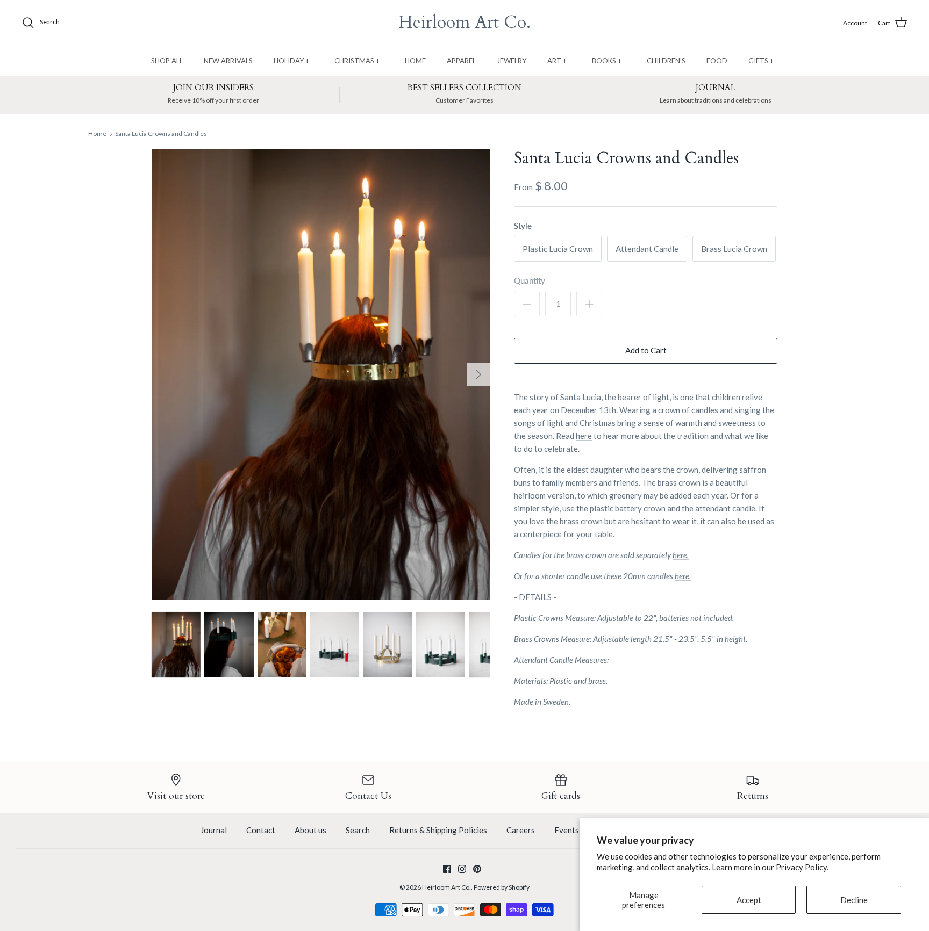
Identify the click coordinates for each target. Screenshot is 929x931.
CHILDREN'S (666, 60)
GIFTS (763, 60)
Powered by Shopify (502, 887)
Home (97, 133)
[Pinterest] (477, 869)
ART (559, 60)
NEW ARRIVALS (228, 60)
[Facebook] (447, 869)
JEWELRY (511, 60)
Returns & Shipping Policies (438, 830)
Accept (749, 900)
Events (566, 830)
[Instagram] (462, 869)
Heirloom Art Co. (446, 887)
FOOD (716, 60)
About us (310, 830)
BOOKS (609, 60)
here (584, 436)
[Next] (478, 374)
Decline (854, 900)
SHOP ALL (167, 60)
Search (358, 830)
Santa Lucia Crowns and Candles (161, 133)
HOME (415, 60)
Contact (260, 830)
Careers (520, 830)
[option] (321, 374)
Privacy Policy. (802, 867)
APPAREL (461, 60)
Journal (214, 830)
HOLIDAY (293, 60)
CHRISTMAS (359, 60)
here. (681, 555)
